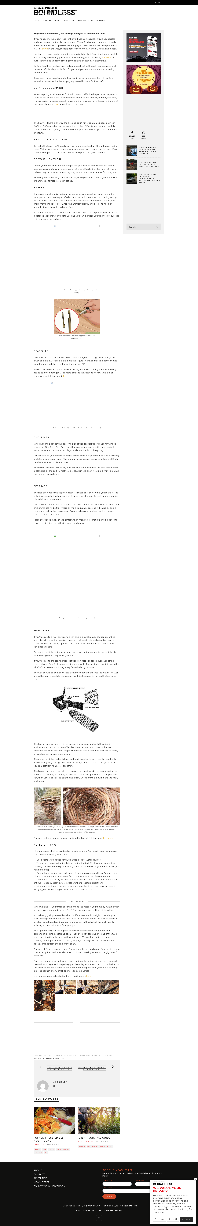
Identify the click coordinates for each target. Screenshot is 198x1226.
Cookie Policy (181, 1209)
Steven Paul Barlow (85, 1141)
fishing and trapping (43, 1055)
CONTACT (39, 1174)
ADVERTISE (40, 1178)
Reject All (173, 1219)
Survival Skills (92, 1146)
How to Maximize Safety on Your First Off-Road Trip (149, 164)
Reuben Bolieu (39, 1144)
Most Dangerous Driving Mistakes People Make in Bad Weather (149, 150)
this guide (107, 838)
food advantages (61, 1055)
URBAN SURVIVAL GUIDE (94, 1137)
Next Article (100, 1065)
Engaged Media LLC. (114, 1210)
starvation (107, 57)
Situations (79, 20)
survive (44, 49)
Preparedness (51, 20)
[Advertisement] (75, 115)
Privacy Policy (92, 1206)
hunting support (93, 1055)
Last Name (139, 1181)
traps (49, 1058)
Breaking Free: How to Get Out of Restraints (59, 1069)
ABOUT (38, 1170)
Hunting (51, 1149)
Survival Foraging (63, 1149)
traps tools (59, 1058)
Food (44, 1149)
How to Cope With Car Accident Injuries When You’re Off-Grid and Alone (149, 178)
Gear (91, 20)
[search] (157, 227)
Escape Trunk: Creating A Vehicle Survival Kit (92, 1069)
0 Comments (39, 1152)
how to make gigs (77, 1055)
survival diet (40, 1058)
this (64, 376)
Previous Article (54, 1065)
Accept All (186, 1219)
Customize (159, 1219)
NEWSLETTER (42, 1182)
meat (56, 104)
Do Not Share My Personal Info (121, 1206)
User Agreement (71, 1206)
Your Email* (106, 1188)
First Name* (107, 1181)
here (88, 976)
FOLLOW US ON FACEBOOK (49, 1186)
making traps (108, 1055)
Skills (66, 20)
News (38, 20)
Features (101, 20)
